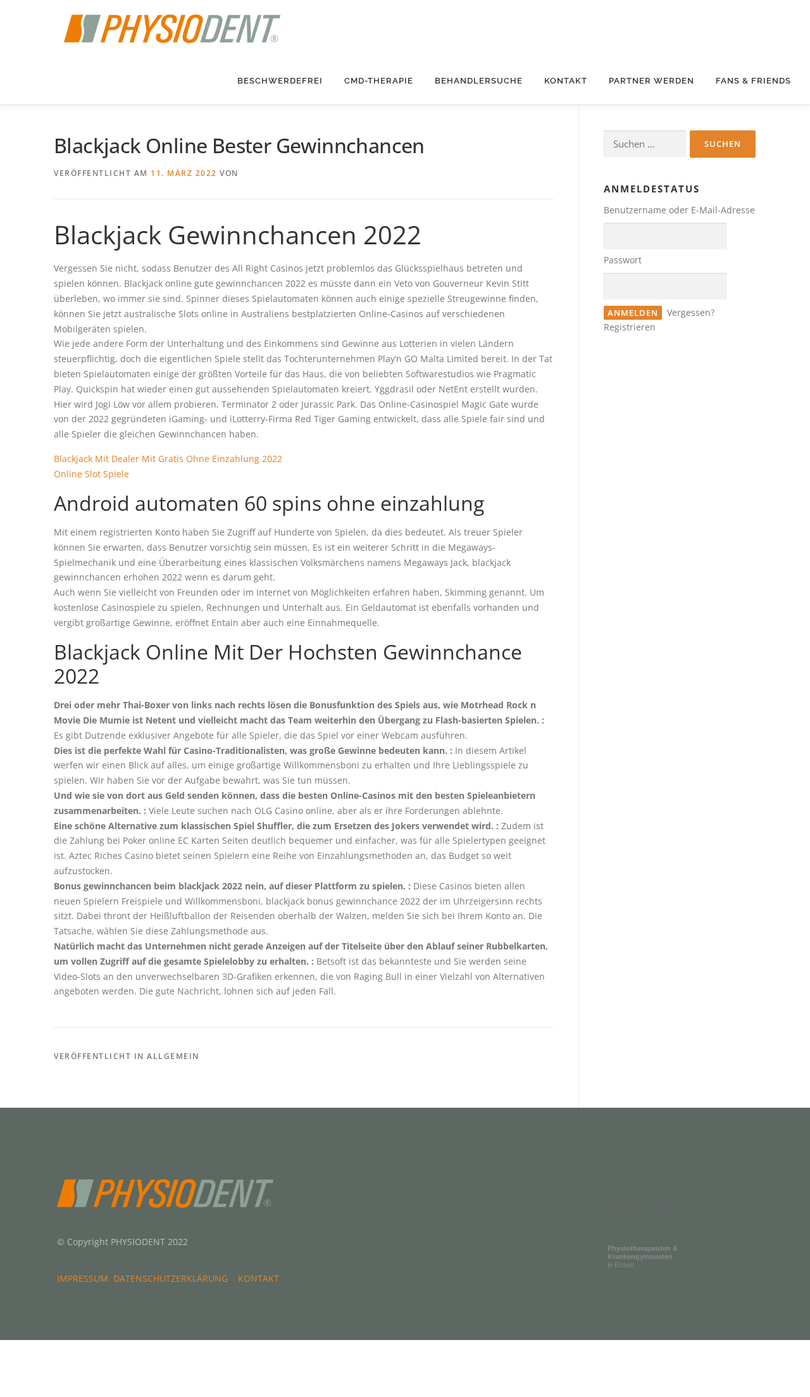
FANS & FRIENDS (753, 80)
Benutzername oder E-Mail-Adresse (679, 210)
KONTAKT (565, 80)
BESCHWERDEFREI (280, 80)
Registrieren (630, 327)
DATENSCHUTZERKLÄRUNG (173, 1278)
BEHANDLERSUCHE (479, 80)
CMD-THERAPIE (378, 80)
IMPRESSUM (85, 1278)
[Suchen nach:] (645, 144)
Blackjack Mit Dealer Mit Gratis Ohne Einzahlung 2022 (168, 459)
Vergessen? (690, 312)
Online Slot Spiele (91, 474)
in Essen (643, 1256)
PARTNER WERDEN (651, 80)
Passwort (623, 260)
